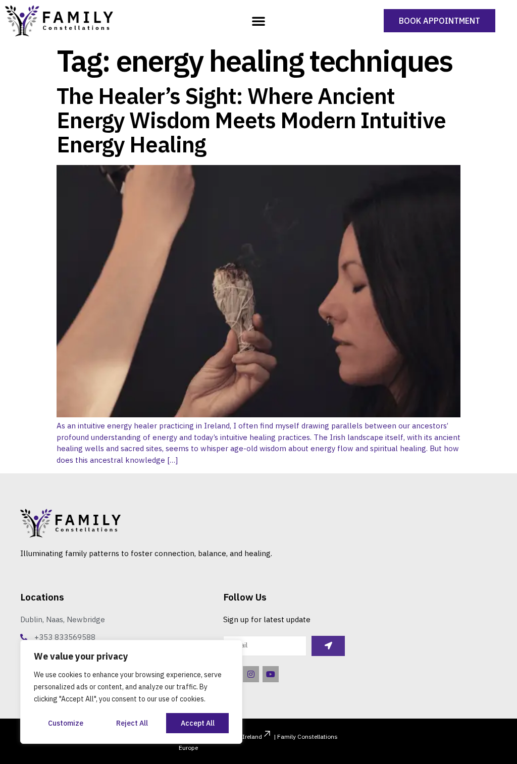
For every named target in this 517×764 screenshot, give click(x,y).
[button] (258, 20)
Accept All (198, 723)
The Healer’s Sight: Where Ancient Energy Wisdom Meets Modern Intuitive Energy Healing (251, 120)
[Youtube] (271, 674)
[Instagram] (251, 674)
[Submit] (328, 646)
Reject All (132, 723)
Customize (65, 723)
